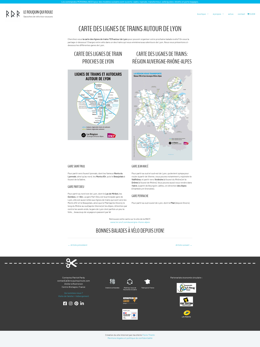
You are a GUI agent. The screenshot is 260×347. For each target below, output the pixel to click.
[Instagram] (71, 303)
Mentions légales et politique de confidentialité (130, 338)
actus (230, 14)
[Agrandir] (124, 73)
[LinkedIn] (82, 303)
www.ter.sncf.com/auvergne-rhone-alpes (130, 222)
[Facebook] (65, 303)
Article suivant (184, 245)
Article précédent (77, 245)
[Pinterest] (76, 303)
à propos (217, 14)
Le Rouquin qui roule (38, 12)
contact (241, 14)
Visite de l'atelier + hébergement (73, 296)
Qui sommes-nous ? (73, 293)
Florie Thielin (148, 335)
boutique (201, 14)
